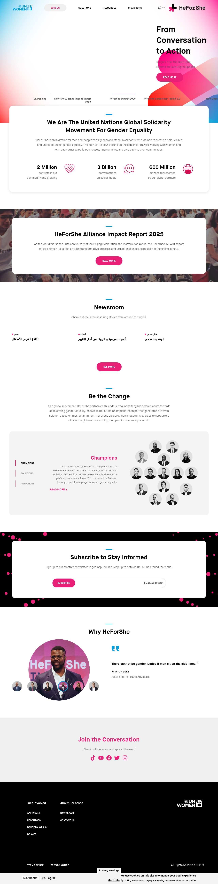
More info (114, 880)
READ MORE (169, 77)
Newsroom (67, 813)
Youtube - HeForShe (101, 758)
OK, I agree (49, 878)
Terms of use (35, 865)
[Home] (187, 8)
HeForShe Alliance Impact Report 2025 (71, 95)
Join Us (55, 7)
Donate (31, 834)
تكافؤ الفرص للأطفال (25, 339)
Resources (109, 7)
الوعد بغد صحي (154, 339)
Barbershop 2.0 (37, 827)
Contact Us (67, 820)
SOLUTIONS (27, 473)
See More (109, 366)
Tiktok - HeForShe (93, 758)
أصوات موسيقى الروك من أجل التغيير (102, 339)
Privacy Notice (59, 865)
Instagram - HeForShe (125, 758)
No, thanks (30, 877)
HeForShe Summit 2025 (116, 95)
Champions (135, 7)
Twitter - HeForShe (117, 758)
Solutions (84, 7)
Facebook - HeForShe (109, 758)
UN (22, 8)
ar (163, 7)
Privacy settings (109, 870)
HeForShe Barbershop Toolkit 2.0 (160, 95)
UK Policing (26, 95)
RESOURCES (27, 483)
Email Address (154, 583)
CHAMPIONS (27, 463)
